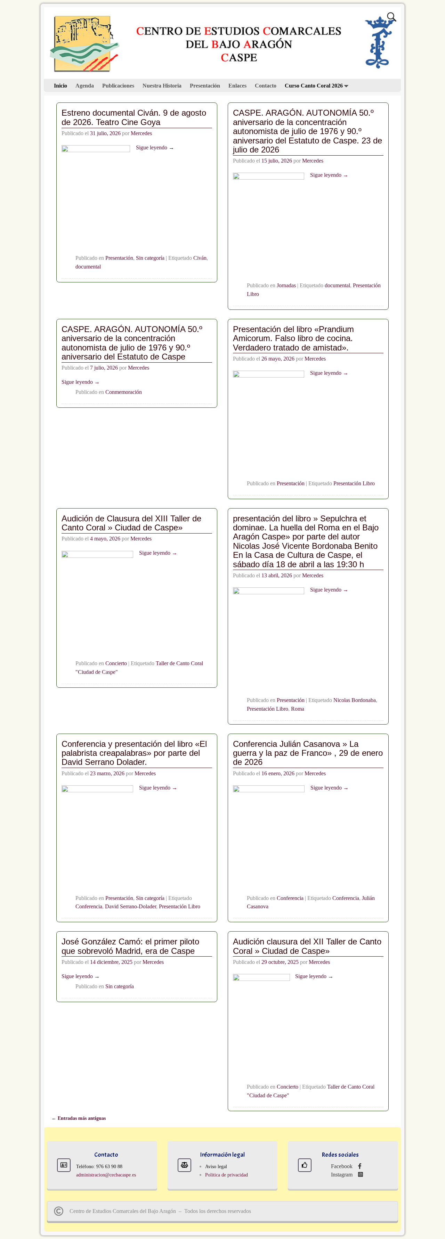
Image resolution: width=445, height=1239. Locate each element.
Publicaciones (118, 86)
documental (88, 267)
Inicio (60, 86)
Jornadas (286, 285)
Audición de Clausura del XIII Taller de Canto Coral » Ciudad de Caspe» (131, 523)
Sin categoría (150, 258)
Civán (200, 258)
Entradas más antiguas (78, 1118)
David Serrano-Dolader (130, 906)
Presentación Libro (354, 483)
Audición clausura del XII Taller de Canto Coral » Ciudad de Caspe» (307, 946)
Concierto (116, 663)
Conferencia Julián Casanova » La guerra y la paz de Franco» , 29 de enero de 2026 (308, 753)
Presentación (205, 86)
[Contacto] (64, 1165)
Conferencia (88, 906)
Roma (297, 709)
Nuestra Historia (162, 86)
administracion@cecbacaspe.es (106, 1175)
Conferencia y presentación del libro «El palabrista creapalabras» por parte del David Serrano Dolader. (134, 753)
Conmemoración (123, 392)
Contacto (265, 86)
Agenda (84, 86)
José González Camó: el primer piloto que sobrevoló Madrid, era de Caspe (130, 946)
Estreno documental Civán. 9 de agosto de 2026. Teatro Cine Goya (134, 117)
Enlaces (237, 86)
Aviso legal (216, 1166)
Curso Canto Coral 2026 (314, 86)
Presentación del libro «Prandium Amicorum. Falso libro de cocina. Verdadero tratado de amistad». (293, 338)
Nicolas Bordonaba (354, 700)
